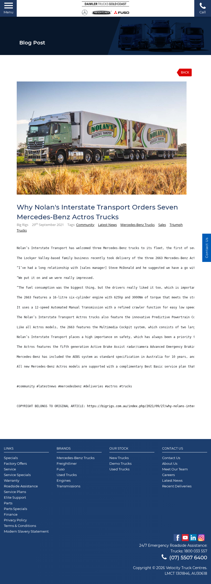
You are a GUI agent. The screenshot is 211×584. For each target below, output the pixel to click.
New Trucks (119, 458)
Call (202, 12)
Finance (10, 514)
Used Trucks (67, 475)
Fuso (61, 469)
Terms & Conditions (20, 526)
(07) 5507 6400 (188, 557)
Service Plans (15, 492)
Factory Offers (15, 463)
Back (185, 72)
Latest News (107, 224)
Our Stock (118, 448)
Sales (162, 224)
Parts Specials (15, 509)
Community (85, 224)
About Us (169, 463)
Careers (168, 475)
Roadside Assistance (21, 486)
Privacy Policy (15, 520)
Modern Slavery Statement (26, 531)
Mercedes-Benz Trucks (137, 224)
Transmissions (68, 486)
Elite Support (15, 497)
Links (8, 448)
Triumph (176, 224)
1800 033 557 (195, 551)
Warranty (11, 480)
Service (10, 469)
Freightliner (67, 463)
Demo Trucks (120, 463)
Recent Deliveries (176, 486)
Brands (64, 448)
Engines (64, 480)
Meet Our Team (175, 469)
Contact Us (172, 448)
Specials (11, 458)
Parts (8, 503)
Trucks (22, 230)
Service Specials (17, 475)
